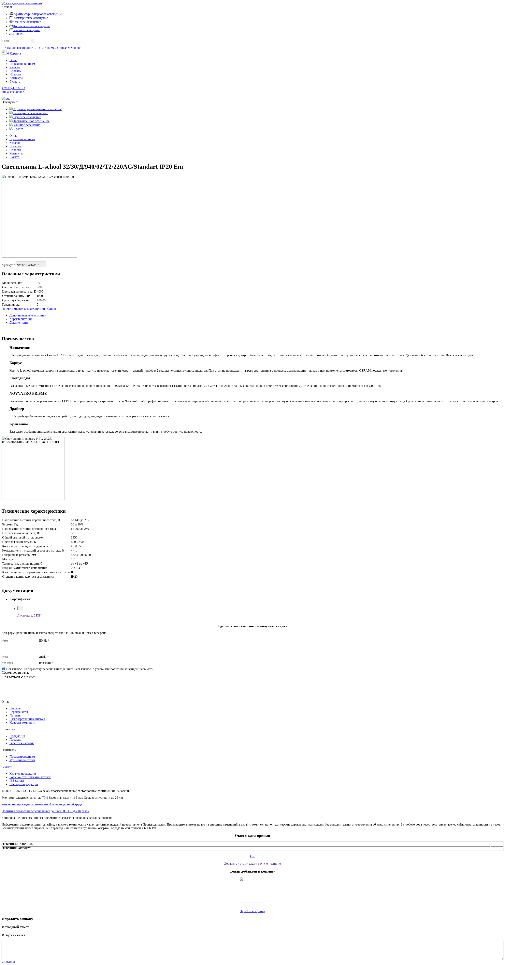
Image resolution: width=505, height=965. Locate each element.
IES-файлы (9, 47)
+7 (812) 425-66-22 (45, 47)
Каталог (14, 67)
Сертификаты (18, 712)
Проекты (15, 70)
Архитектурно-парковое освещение (37, 14)
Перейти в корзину (252, 911)
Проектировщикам (22, 63)
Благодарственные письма (27, 719)
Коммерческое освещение (30, 18)
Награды (15, 708)
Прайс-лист (25, 47)
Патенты (15, 715)
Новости (15, 74)
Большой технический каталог (30, 777)
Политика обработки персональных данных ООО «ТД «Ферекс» (45, 811)
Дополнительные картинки (27, 315)
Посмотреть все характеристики (23, 308)
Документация (19, 322)
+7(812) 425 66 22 (13, 88)
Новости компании (22, 722)
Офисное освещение (27, 22)
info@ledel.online (70, 47)
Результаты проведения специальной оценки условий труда (42, 804)
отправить (8, 961)
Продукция (17, 736)
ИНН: (44, 640)
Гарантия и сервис (21, 743)
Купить (51, 308)
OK (252, 856)
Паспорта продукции (23, 784)
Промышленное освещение (31, 26)
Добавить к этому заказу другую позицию (252, 863)
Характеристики (20, 319)
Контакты (16, 78)
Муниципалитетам (22, 760)
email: (44, 656)
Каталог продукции (22, 773)
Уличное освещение (26, 30)
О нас (13, 60)
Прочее (17, 33)
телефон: (46, 662)
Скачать (14, 81)
